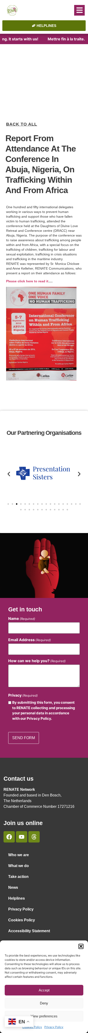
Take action (18, 877)
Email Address (29, 640)
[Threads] (34, 836)
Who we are (18, 855)
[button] (81, 946)
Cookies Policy (21, 920)
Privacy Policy (53, 1027)
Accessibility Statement (29, 931)
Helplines (16, 898)
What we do (18, 866)
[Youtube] (21, 836)
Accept (44, 990)
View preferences (44, 1016)
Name (21, 618)
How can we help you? (37, 661)
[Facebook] (9, 836)
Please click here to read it (27, 281)
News (13, 887)
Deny (44, 1003)
